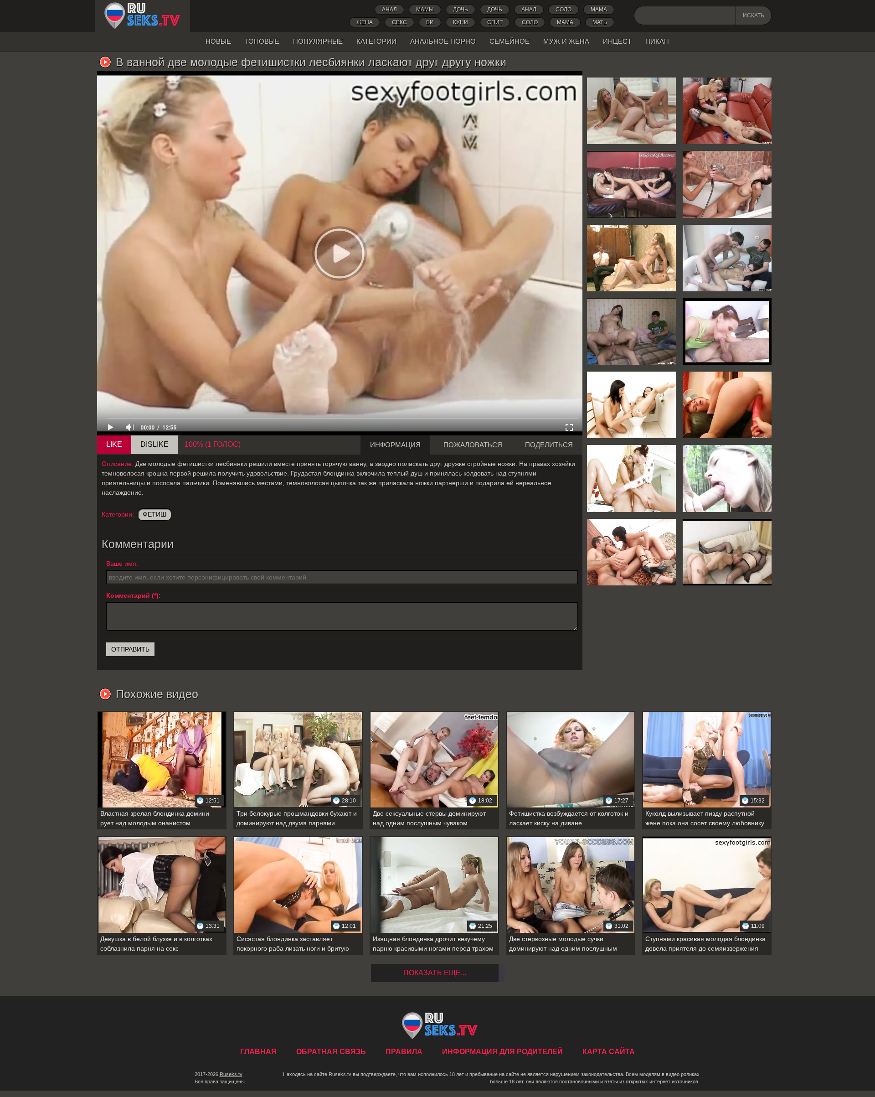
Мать (599, 22)
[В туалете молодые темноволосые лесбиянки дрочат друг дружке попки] (631, 405)
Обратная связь (331, 1052)
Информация (395, 445)
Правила (404, 1052)
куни (460, 22)
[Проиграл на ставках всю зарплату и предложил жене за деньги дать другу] (727, 258)
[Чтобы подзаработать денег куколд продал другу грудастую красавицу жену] (631, 331)
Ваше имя (121, 563)
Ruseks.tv (231, 1074)
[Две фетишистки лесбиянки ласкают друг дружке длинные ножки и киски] (631, 184)
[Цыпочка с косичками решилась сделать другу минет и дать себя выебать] (727, 331)
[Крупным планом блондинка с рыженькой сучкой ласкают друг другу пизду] (727, 405)
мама (565, 22)
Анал (389, 9)
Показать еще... (434, 973)
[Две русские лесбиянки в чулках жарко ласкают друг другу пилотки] (727, 111)
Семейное (509, 41)
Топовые (262, 41)
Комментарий (128, 595)
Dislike (154, 444)
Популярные (318, 41)
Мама (599, 9)
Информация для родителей (502, 1052)
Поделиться (549, 445)
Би (430, 22)
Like (114, 444)
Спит (495, 22)
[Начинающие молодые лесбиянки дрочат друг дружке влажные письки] (631, 478)
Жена (364, 22)
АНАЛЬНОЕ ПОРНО (443, 41)
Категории (376, 41)
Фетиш (154, 514)
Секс (399, 22)
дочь (460, 9)
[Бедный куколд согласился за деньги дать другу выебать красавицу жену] (631, 258)
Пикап (657, 41)
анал (528, 9)
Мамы (425, 9)
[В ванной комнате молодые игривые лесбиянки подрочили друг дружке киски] (727, 184)
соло (530, 22)
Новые (218, 41)
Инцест (617, 41)
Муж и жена (566, 41)
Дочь (494, 9)
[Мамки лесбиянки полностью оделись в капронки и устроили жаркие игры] (727, 552)
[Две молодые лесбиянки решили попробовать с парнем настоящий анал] (631, 552)
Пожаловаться (472, 445)
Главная (142, 16)
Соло (563, 9)
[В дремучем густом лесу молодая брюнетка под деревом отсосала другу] (727, 478)
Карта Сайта (608, 1052)
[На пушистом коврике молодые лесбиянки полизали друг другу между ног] (631, 111)
